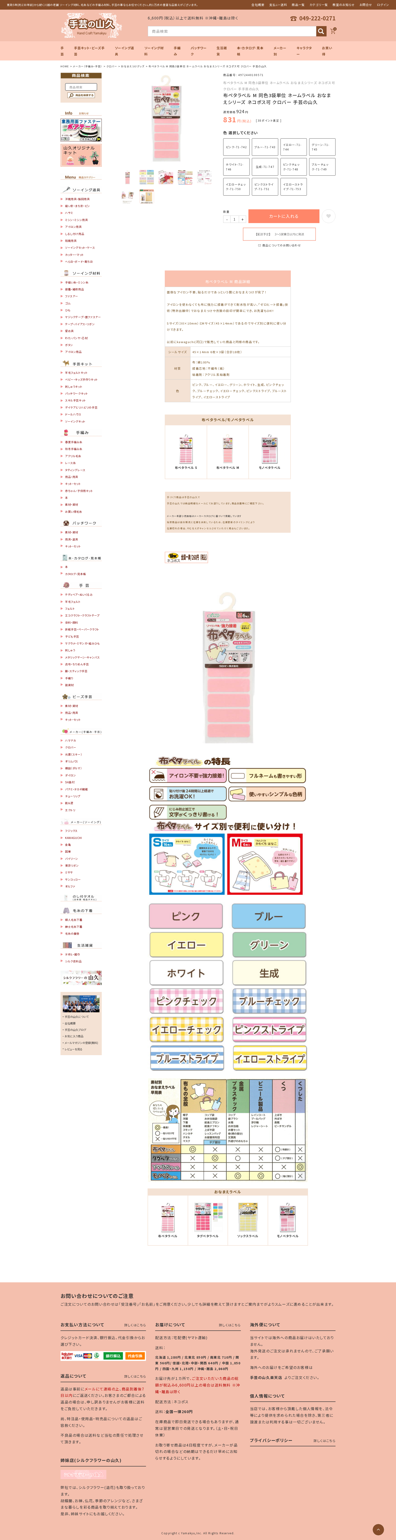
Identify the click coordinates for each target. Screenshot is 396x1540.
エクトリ (70, 810)
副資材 (69, 685)
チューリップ (72, 796)
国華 (68, 851)
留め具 (69, 331)
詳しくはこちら (135, 1325)
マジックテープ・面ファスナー (83, 317)
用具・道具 (71, 539)
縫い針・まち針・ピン (77, 206)
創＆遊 (69, 803)
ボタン (69, 345)
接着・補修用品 (74, 289)
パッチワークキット (76, 393)
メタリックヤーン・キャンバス (82, 657)
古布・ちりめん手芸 (77, 664)
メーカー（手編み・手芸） (87, 66)
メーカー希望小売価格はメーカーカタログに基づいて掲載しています (204, 516)
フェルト (70, 608)
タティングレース (75, 470)
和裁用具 (71, 241)
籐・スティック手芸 (76, 671)
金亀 (68, 844)
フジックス (71, 831)
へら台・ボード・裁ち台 (79, 261)
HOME (64, 66)
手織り (69, 678)
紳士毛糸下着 (73, 926)
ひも (67, 310)
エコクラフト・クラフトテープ (82, 615)
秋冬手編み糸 (73, 449)
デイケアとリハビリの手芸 (81, 407)
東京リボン (72, 865)
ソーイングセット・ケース (80, 247)
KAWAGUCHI (73, 838)
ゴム (67, 303)
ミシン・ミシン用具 (76, 220)
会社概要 (257, 5)
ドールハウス (73, 414)
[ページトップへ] (378, 1529)
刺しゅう (70, 650)
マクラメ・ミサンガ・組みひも (82, 643)
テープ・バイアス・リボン (80, 324)
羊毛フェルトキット (76, 372)
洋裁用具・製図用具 (77, 199)
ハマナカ (70, 740)
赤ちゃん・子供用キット (79, 491)
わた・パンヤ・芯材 (76, 338)
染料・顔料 (71, 622)
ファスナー (71, 296)
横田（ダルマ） (73, 768)
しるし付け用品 (74, 234)
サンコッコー (73, 879)
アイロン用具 (73, 227)
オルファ (70, 886)
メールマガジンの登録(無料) (81, 1043)
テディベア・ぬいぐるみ (79, 594)
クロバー (111, 66)
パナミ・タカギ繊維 (76, 789)
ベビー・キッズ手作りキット (81, 379)
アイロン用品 (73, 352)
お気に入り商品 (74, 1036)
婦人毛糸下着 (73, 920)
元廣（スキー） (73, 754)
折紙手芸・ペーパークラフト (82, 629)
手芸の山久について (77, 1016)
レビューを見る (73, 1049)
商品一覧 (298, 5)
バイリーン (71, 858)
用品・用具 (71, 477)
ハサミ (69, 213)
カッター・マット (74, 255)
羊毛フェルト (73, 601)
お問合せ (366, 5)
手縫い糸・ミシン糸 (76, 282)
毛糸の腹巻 (72, 933)
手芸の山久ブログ (75, 1030)
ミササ (69, 872)
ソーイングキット (75, 421)
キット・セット (73, 484)
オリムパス (71, 761)
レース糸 (70, 463)
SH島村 (69, 782)
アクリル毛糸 (73, 456)
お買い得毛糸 (73, 511)
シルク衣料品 (73, 961)
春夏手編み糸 (73, 442)
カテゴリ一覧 (319, 5)
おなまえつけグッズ (132, 66)
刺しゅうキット (73, 386)
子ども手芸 (72, 636)
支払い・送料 (278, 5)
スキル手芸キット (75, 400)
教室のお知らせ (344, 5)
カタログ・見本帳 (75, 574)
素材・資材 (71, 504)
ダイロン (70, 775)
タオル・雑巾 (72, 954)
